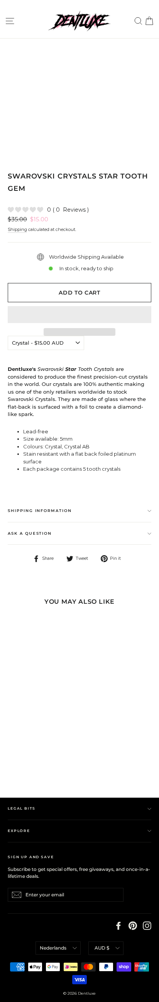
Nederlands (53, 948)
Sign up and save (31, 857)
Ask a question (30, 533)
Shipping (17, 229)
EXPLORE (19, 831)
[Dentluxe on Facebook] (118, 925)
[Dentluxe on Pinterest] (133, 925)
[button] (79, 314)
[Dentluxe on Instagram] (147, 925)
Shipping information (40, 511)
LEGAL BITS (21, 808)
